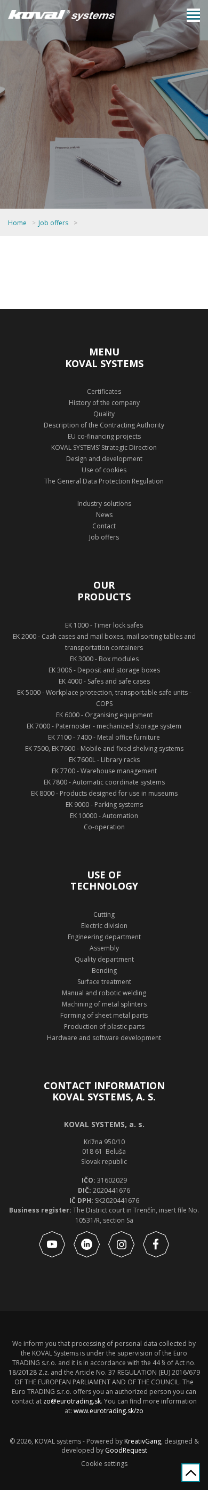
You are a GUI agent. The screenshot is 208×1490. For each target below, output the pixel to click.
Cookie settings (104, 1464)
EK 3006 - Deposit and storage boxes (104, 670)
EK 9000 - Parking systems (104, 804)
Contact (104, 525)
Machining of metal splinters (104, 1004)
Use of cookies (104, 469)
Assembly (104, 948)
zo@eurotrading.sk (72, 1401)
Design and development (104, 458)
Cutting (104, 914)
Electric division (104, 925)
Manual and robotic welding (104, 992)
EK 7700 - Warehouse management (104, 770)
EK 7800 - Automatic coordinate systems (104, 782)
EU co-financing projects (104, 436)
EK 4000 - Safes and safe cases (104, 681)
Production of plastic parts (104, 1026)
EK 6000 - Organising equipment (104, 714)
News (104, 514)
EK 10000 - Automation (104, 815)
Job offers (53, 223)
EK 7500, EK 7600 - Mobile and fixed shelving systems (104, 748)
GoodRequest (125, 1450)
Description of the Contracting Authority (104, 425)
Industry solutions (104, 503)
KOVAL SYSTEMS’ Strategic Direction (104, 447)
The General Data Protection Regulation (104, 481)
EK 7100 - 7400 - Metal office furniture (104, 737)
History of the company (104, 402)
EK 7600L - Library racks (104, 759)
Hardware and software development (104, 1037)
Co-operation (104, 826)
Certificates (104, 391)
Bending (104, 970)
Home (17, 223)
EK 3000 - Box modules (104, 658)
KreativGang (142, 1441)
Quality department (104, 959)
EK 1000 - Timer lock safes (104, 625)
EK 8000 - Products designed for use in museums (104, 793)
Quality (104, 413)
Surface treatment (104, 981)
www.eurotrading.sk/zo (108, 1410)
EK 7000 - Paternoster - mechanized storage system (104, 726)
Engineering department (104, 936)
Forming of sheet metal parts (104, 1015)
